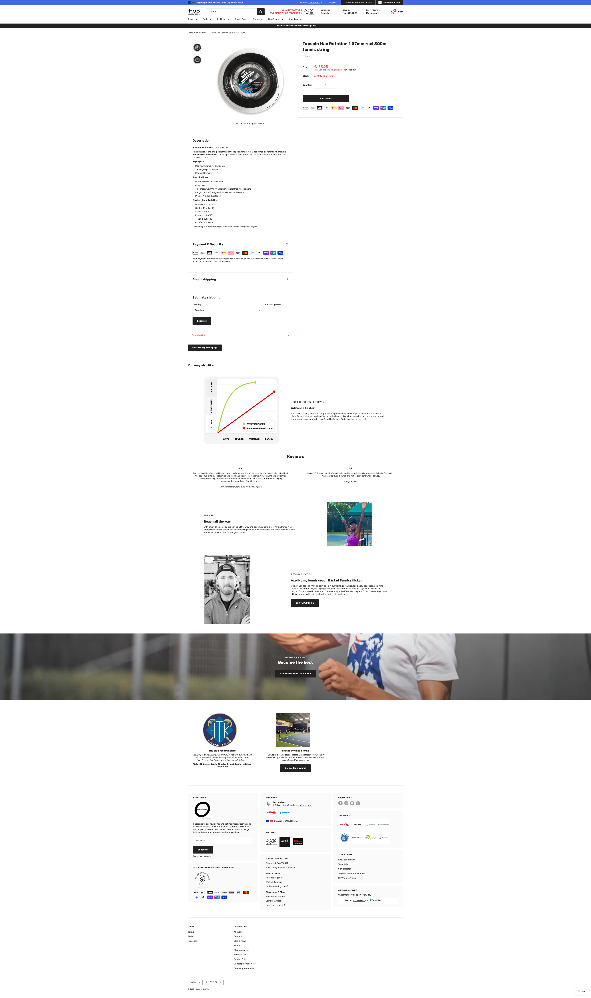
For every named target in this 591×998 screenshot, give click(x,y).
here (248, 189)
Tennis (191, 19)
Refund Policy (240, 959)
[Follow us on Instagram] (346, 803)
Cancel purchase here (245, 963)
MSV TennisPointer (347, 878)
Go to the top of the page (204, 348)
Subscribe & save (391, 2)
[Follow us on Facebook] (340, 803)
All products (201, 33)
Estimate (202, 321)
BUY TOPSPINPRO (305, 603)
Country (197, 304)
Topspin (306, 56)
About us (293, 19)
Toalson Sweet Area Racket (351, 873)
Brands (256, 19)
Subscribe (203, 849)
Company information (244, 968)
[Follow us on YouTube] (352, 803)
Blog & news (274, 19)
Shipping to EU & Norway (219, 2)
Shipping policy (241, 950)
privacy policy (206, 856)
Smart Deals (241, 19)
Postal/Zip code (273, 304)
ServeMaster (344, 869)
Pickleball (221, 19)
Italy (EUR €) (211, 982)
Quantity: (307, 85)
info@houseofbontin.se (283, 867)
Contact (238, 936)
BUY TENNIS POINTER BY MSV (295, 673)
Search (237, 945)
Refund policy (198, 335)
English (192, 982)
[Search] (261, 11)
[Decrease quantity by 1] (317, 85)
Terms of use (240, 954)
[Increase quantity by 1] (334, 85)
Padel (205, 19)
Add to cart (326, 98)
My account (372, 13)
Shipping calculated (335, 70)
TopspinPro (343, 864)
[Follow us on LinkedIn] (358, 803)
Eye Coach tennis (346, 859)
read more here (304, 805)
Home (190, 33)
